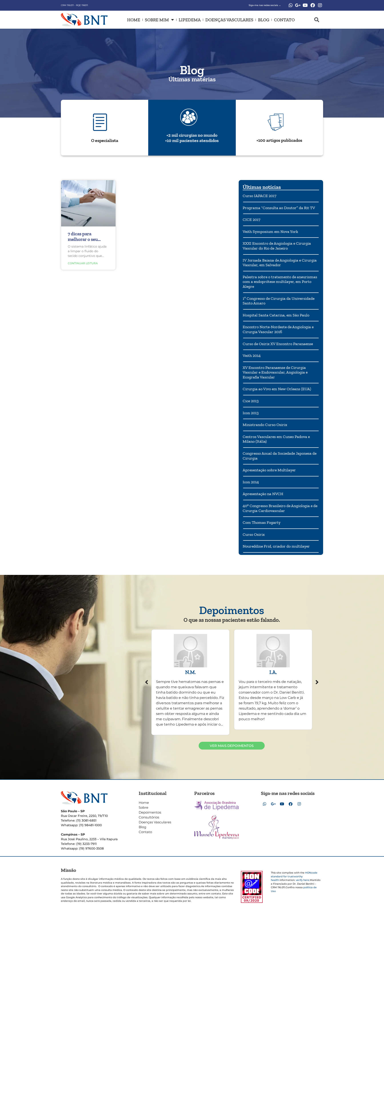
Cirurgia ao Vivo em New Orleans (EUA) (277, 388)
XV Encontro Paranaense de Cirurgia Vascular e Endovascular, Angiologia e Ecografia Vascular (275, 372)
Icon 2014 (251, 482)
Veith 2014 (252, 355)
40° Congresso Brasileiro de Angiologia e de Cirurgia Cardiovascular (280, 508)
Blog (263, 19)
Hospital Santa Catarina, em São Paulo (276, 315)
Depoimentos (150, 812)
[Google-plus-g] (298, 5)
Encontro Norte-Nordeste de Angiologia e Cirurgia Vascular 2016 (278, 329)
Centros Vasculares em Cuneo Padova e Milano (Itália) (276, 439)
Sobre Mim (157, 19)
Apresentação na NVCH (263, 493)
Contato (284, 19)
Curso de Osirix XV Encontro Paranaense (278, 343)
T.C (273, 672)
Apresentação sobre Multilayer (269, 470)
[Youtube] (305, 5)
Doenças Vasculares (229, 19)
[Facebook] (313, 5)
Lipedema (190, 19)
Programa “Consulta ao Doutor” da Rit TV (279, 207)
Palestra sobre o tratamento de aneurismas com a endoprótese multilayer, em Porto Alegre (280, 281)
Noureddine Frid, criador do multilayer (276, 546)
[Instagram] (320, 5)
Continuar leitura (83, 263)
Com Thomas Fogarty (261, 522)
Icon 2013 (251, 412)
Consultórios (149, 817)
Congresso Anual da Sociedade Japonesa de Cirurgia (279, 456)
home (133, 19)
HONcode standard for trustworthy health (294, 876)
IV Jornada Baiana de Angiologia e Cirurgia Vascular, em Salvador (280, 263)
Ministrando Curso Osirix (265, 424)
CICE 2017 (251, 219)
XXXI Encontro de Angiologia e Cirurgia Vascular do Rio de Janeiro (277, 246)
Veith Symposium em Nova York (270, 231)
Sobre (143, 807)
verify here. (303, 880)
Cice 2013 (251, 400)
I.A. (190, 672)
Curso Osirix (254, 534)
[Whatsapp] (291, 5)
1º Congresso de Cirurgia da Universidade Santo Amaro (278, 301)
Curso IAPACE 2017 (259, 195)
